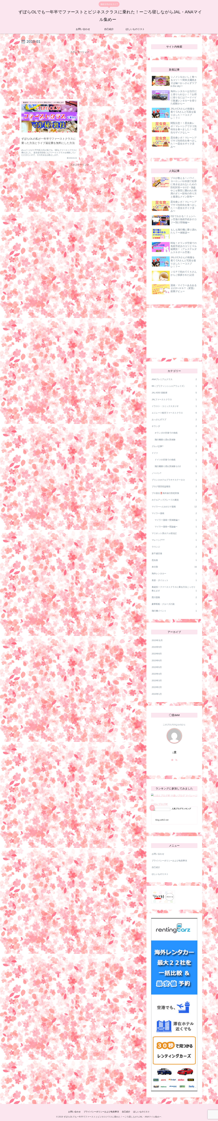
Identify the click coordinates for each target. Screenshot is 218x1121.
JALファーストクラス (174, 399)
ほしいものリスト (160, 874)
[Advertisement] (80, 75)
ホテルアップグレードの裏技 (174, 500)
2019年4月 (157, 674)
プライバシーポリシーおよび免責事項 (169, 860)
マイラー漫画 (174, 513)
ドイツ (174, 453)
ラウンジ (174, 547)
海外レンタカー (174, 573)
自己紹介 (156, 867)
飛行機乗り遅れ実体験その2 (176, 466)
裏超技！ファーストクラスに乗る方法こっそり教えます (174, 589)
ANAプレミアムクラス (174, 379)
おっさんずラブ (174, 419)
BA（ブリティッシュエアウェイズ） (174, 386)
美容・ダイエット (174, 580)
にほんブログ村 (159, 804)
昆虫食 (174, 560)
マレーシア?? (174, 540)
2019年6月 (157, 660)
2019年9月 (157, 647)
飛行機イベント (174, 611)
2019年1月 (157, 694)
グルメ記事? (174, 446)
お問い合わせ (158, 854)
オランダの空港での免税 (176, 433)
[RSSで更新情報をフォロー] (176, 760)
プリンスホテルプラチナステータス (174, 480)
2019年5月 (157, 667)
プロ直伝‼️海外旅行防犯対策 (174, 493)
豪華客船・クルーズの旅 (174, 604)
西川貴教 (174, 597)
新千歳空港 (174, 553)
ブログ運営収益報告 (174, 486)
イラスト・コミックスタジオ (174, 406)
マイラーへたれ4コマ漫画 (174, 506)
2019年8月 (157, 653)
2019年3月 (157, 680)
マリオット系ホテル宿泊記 (174, 533)
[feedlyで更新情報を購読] (172, 760)
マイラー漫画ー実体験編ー (176, 520)
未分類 (174, 567)
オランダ (174, 426)
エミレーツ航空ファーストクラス (174, 413)
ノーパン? (174, 473)
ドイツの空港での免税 (176, 459)
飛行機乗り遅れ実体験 (176, 439)
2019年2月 (157, 687)
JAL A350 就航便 (174, 392)
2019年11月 (157, 640)
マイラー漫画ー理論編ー (176, 526)
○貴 (174, 752)
